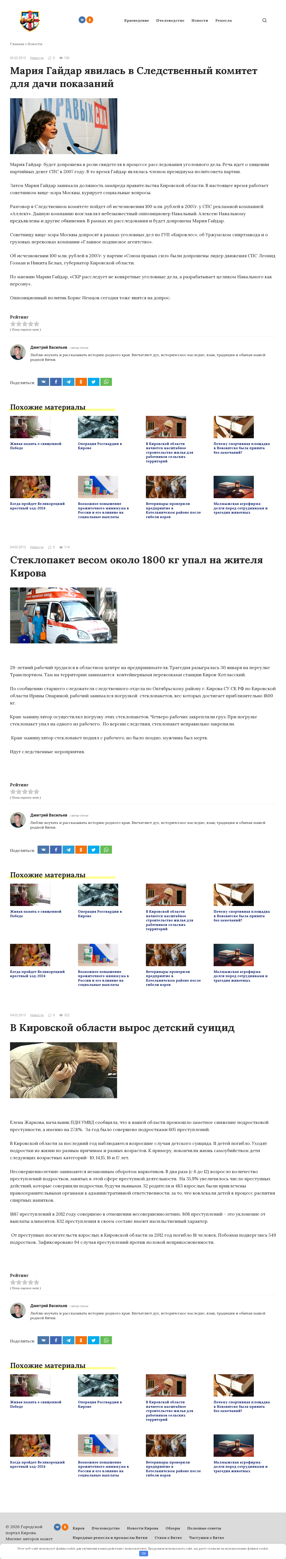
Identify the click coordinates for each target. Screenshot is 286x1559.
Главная (17, 44)
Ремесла (223, 20)
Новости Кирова (142, 1528)
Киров (78, 1528)
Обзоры (173, 1528)
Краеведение (136, 20)
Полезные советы (204, 1528)
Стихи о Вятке (168, 1537)
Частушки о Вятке (206, 1537)
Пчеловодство (170, 20)
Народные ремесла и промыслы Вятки (110, 1537)
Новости (199, 20)
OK (144, 1553)
